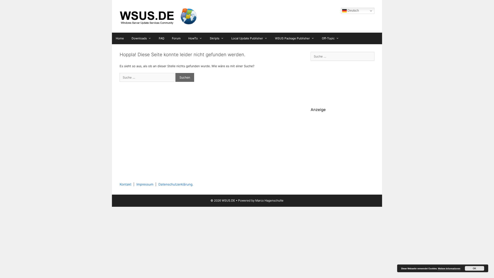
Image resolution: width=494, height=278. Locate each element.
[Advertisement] (342, 142)
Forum (176, 38)
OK (474, 268)
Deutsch (353, 10)
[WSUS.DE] (158, 16)
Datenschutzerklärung (175, 184)
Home (120, 38)
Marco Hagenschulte (269, 200)
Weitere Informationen (449, 268)
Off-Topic (328, 38)
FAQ (161, 38)
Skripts (214, 38)
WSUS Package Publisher (292, 38)
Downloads (139, 38)
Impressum (144, 184)
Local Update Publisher (247, 38)
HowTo (193, 38)
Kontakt (125, 184)
